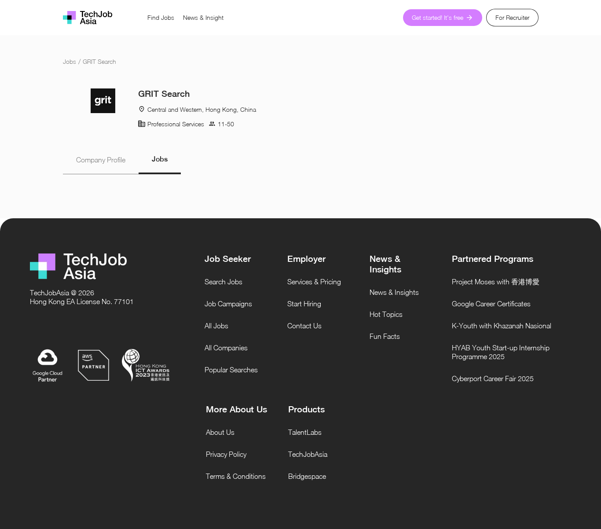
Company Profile (100, 160)
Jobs (69, 61)
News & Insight (203, 17)
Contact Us (304, 326)
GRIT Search (99, 61)
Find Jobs (160, 17)
